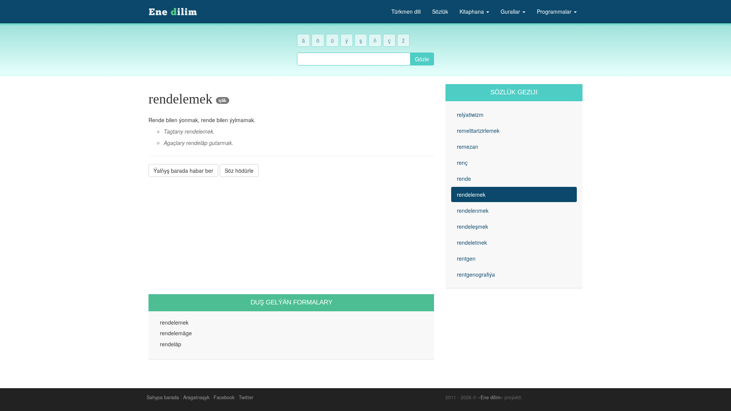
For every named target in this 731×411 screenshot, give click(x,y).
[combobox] (353, 59)
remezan (467, 146)
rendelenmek (472, 210)
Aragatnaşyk (196, 397)
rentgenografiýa (476, 274)
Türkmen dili (406, 11)
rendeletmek (472, 242)
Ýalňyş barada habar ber (183, 170)
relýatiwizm (470, 114)
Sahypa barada (163, 397)
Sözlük (440, 11)
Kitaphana (472, 11)
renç (462, 162)
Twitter (246, 397)
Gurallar (511, 11)
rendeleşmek (472, 226)
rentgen (466, 258)
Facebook (224, 397)
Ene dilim (490, 397)
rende (464, 178)
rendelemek (471, 194)
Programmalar (555, 11)
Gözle (422, 59)
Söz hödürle (239, 170)
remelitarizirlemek (478, 130)
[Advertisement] (291, 235)
